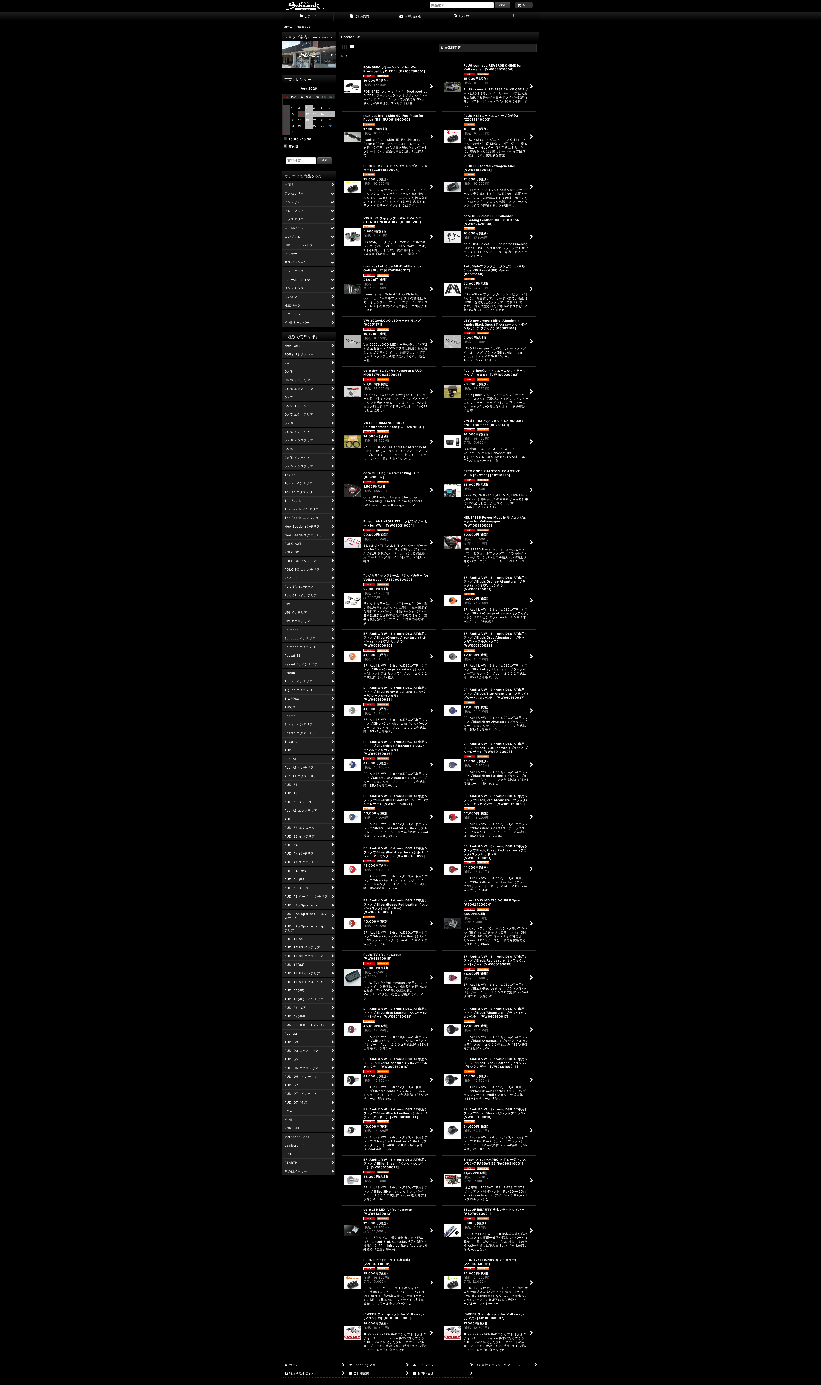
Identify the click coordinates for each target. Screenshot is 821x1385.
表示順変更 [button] (453, 47)
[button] (513, 16)
